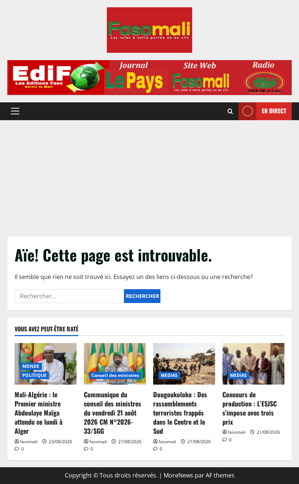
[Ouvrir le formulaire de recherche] (230, 111)
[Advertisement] (149, 175)
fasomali (29, 441)
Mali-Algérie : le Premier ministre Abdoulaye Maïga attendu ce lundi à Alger (38, 413)
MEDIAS (169, 375)
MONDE (31, 366)
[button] (15, 111)
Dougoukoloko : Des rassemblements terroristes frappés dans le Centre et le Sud (180, 413)
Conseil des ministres (115, 375)
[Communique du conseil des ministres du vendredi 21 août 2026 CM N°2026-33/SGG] (115, 363)
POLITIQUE (34, 375)
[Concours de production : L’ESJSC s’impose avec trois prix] (253, 363)
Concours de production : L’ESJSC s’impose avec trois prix (249, 408)
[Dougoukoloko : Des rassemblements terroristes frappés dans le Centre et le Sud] (184, 363)
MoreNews (178, 475)
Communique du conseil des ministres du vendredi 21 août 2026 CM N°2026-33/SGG (112, 413)
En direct (274, 110)
